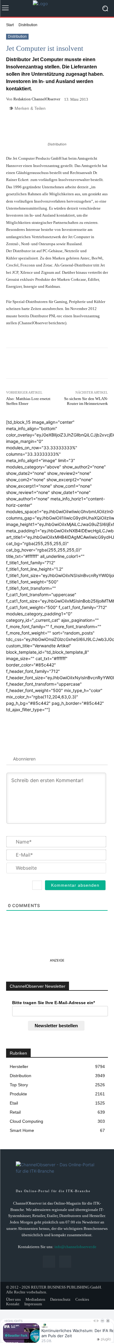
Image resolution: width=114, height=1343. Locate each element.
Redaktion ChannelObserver (36, 99)
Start (10, 25)
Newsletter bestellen (56, 1025)
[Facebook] (49, 1262)
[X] (65, 1262)
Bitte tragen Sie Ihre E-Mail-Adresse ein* (53, 1002)
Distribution (28, 25)
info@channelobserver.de (75, 1246)
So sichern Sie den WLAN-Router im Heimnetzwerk (86, 401)
